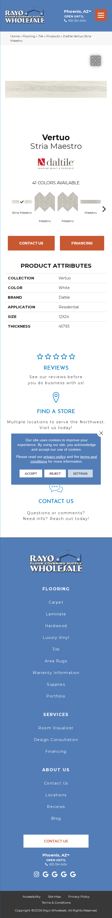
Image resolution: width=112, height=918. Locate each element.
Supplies (56, 684)
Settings (80, 473)
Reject (55, 473)
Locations (56, 795)
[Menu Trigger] (101, 15)
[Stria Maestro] (21, 202)
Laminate (56, 614)
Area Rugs (56, 661)
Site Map (54, 896)
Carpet (56, 602)
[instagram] (36, 874)
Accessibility (32, 896)
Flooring (29, 36)
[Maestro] (44, 201)
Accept (31, 473)
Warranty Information (56, 672)
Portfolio (56, 696)
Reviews (56, 806)
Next (104, 201)
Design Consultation (56, 739)
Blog (56, 818)
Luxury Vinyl (56, 637)
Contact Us (31, 243)
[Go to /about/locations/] (56, 413)
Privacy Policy (79, 896)
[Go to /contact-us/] (56, 504)
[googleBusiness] (45, 874)
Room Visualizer (56, 728)
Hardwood (56, 625)
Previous (8, 201)
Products (53, 36)
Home (15, 36)
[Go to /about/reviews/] (56, 371)
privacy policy (54, 457)
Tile (40, 36)
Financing (82, 243)
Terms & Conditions (56, 902)
